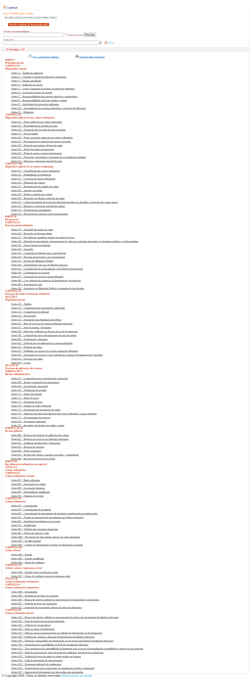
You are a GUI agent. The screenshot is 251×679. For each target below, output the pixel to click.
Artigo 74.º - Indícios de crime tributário (31, 406)
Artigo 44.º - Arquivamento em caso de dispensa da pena (39, 265)
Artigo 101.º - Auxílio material (26, 541)
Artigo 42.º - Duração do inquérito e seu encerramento (38, 257)
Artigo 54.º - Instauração (23, 316)
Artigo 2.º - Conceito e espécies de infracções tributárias (38, 77)
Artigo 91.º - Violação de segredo (27, 496)
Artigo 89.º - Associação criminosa (28, 488)
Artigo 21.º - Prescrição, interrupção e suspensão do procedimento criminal (48, 157)
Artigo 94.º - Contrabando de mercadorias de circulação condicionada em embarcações (54, 513)
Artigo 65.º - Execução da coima (27, 359)
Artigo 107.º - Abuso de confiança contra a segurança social (40, 576)
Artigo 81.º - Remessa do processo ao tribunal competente (40, 439)
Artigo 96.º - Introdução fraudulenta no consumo (35, 521)
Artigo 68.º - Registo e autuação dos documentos (35, 382)
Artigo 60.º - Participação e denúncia (29, 339)
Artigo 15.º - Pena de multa (24, 134)
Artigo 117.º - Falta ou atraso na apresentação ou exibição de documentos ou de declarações (56, 633)
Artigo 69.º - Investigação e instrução (29, 386)
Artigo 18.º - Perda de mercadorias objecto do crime (37, 145)
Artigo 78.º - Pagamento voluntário (28, 421)
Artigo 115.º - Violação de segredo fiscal (30, 625)
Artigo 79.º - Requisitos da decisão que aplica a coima (37, 425)
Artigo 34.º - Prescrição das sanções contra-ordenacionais (39, 214)
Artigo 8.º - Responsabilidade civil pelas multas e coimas (39, 100)
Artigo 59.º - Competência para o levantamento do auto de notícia (43, 335)
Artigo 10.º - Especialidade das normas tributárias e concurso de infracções (48, 108)
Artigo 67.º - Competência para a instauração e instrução (39, 378)
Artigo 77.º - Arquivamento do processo (31, 417)
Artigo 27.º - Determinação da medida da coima (34, 186)
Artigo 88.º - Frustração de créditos (28, 484)
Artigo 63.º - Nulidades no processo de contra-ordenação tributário (44, 351)
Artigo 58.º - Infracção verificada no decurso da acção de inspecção (44, 331)
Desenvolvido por (77, 675)
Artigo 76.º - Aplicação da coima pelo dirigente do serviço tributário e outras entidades (54, 414)
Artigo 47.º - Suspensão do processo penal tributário (37, 276)
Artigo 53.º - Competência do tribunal (30, 312)
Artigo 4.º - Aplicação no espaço (27, 85)
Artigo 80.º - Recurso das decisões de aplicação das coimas (40, 435)
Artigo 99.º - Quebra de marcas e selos (30, 533)
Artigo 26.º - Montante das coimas (28, 182)
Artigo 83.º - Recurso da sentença (27, 447)
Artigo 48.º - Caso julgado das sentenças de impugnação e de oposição (46, 280)
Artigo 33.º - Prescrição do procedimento (31, 210)
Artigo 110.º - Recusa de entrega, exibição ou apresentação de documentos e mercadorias (55, 600)
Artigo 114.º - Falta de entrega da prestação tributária (38, 621)
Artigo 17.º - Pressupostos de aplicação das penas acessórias (41, 141)
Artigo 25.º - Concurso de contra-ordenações (33, 179)
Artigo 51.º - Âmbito (21, 304)
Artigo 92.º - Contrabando (24, 506)
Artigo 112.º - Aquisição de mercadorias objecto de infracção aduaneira (46, 607)
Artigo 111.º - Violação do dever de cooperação (34, 603)
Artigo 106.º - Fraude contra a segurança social (34, 572)
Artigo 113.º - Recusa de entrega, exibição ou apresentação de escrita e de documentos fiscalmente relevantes (65, 617)
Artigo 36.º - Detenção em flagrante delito (31, 233)
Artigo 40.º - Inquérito (22, 249)
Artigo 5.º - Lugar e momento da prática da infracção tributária (43, 89)
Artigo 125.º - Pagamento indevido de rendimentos (36, 664)
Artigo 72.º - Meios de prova (25, 398)
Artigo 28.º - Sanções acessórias (26, 190)
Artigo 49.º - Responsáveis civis (26, 284)
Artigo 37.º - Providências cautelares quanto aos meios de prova (43, 237)
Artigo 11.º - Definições (22, 112)
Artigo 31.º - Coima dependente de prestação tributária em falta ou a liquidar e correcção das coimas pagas (64, 202)
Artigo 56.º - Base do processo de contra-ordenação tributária (41, 323)
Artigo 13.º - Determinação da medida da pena (34, 126)
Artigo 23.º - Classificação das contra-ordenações (35, 171)
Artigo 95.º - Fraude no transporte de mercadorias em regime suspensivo (47, 517)
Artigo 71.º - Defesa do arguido (26, 394)
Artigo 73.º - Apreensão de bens (27, 402)
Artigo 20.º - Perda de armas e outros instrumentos (36, 153)
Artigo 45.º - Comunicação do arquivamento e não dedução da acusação (47, 269)
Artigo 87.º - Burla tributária (25, 480)
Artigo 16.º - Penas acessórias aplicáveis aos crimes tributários (42, 137)
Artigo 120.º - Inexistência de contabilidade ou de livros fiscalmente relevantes (49, 645)
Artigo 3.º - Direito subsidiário (26, 81)
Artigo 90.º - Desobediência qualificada (30, 492)
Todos (111, 43)
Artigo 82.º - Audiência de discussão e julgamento (35, 443)
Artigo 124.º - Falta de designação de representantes (37, 660)
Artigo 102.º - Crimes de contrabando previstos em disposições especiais (47, 545)
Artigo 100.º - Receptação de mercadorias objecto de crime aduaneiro (45, 537)
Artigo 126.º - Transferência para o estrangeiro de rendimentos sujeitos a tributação (53, 668)
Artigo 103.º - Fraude (21, 554)
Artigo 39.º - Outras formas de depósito (30, 245)
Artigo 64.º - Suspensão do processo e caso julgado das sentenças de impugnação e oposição (57, 355)
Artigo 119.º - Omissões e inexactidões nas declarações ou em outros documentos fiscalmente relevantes (62, 641)
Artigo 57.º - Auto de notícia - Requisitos (31, 327)
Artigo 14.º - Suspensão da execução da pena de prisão (38, 130)
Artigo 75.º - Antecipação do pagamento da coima (35, 410)
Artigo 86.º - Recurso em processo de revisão (33, 459)
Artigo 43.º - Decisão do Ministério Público (32, 261)
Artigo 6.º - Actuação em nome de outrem (31, 92)
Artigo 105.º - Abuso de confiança (28, 562)
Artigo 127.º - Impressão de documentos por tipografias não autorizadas (47, 672)
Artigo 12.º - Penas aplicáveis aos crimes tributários (36, 122)
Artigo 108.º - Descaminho (24, 592)
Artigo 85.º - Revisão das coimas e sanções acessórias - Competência (45, 455)
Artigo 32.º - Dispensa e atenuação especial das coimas (38, 206)
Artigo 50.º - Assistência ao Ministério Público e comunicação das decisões (47, 288)
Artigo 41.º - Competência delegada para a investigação (38, 253)
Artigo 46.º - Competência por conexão (30, 273)
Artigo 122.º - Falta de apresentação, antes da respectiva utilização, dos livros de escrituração (57, 652)
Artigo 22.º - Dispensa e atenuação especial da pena (36, 161)
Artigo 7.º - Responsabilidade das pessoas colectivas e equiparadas (44, 96)
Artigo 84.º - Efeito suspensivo (26, 451)
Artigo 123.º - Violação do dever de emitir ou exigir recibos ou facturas (46, 656)
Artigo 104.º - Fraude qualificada (27, 558)
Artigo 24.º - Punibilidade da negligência (31, 175)
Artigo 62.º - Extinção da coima (26, 347)
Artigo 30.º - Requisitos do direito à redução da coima (38, 198)
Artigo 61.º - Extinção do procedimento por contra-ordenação (41, 343)
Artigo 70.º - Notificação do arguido (28, 390)
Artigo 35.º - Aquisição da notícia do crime (32, 229)
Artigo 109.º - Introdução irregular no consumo (34, 596)
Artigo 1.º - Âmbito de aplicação (27, 73)
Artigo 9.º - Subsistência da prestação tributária (35, 104)
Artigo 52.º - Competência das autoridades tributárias (38, 308)
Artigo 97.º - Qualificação (23, 525)
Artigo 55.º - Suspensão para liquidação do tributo (36, 320)
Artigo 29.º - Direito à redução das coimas (32, 194)
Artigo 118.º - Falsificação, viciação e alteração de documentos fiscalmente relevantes (53, 637)
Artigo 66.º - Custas (21, 363)
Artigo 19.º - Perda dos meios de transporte (32, 149)
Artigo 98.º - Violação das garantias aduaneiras (34, 529)
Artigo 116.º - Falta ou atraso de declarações (33, 629)
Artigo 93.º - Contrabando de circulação (31, 509)
